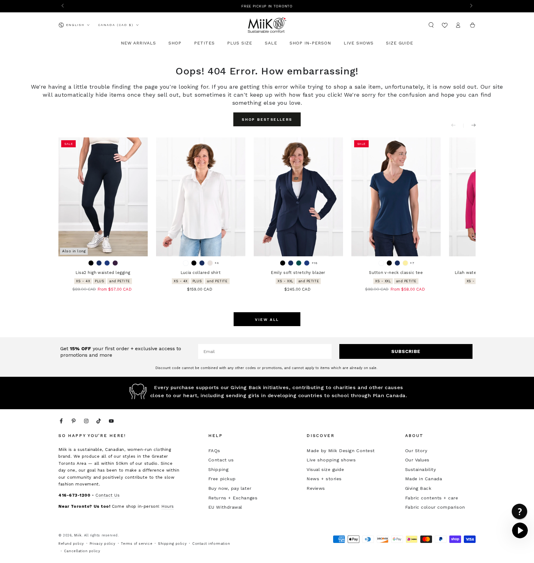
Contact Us (107, 495)
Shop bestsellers (267, 119)
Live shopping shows (331, 459)
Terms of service (136, 544)
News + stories (324, 478)
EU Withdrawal (225, 507)
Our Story (416, 450)
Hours (167, 506)
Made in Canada (423, 478)
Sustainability (420, 469)
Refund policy (71, 544)
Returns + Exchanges (232, 497)
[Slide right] (471, 6)
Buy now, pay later (230, 488)
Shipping (218, 469)
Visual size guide (325, 469)
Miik (77, 535)
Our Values (417, 459)
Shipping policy (172, 544)
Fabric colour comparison (435, 507)
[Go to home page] (267, 25)
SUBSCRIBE (405, 351)
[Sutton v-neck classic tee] (396, 196)
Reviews (316, 488)
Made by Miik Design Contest (341, 450)
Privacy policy (103, 544)
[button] (431, 25)
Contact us (221, 459)
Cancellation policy (82, 551)
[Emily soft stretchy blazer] (298, 196)
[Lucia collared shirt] (200, 196)
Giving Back (418, 488)
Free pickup (222, 478)
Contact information (211, 544)
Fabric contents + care (431, 497)
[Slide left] (63, 6)
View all (267, 319)
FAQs (214, 450)
